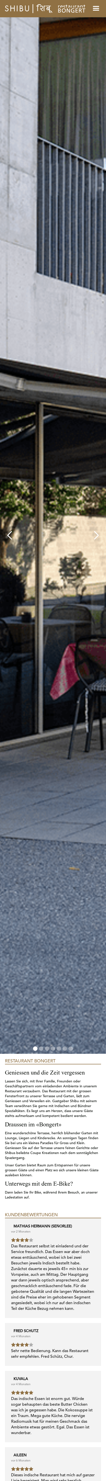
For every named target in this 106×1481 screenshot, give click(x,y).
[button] (10, 535)
